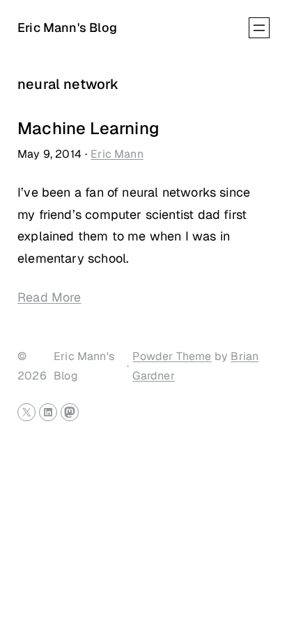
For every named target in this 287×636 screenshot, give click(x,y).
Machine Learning (88, 129)
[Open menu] (259, 27)
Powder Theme (171, 356)
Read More (49, 297)
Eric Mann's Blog (67, 27)
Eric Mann (117, 154)
